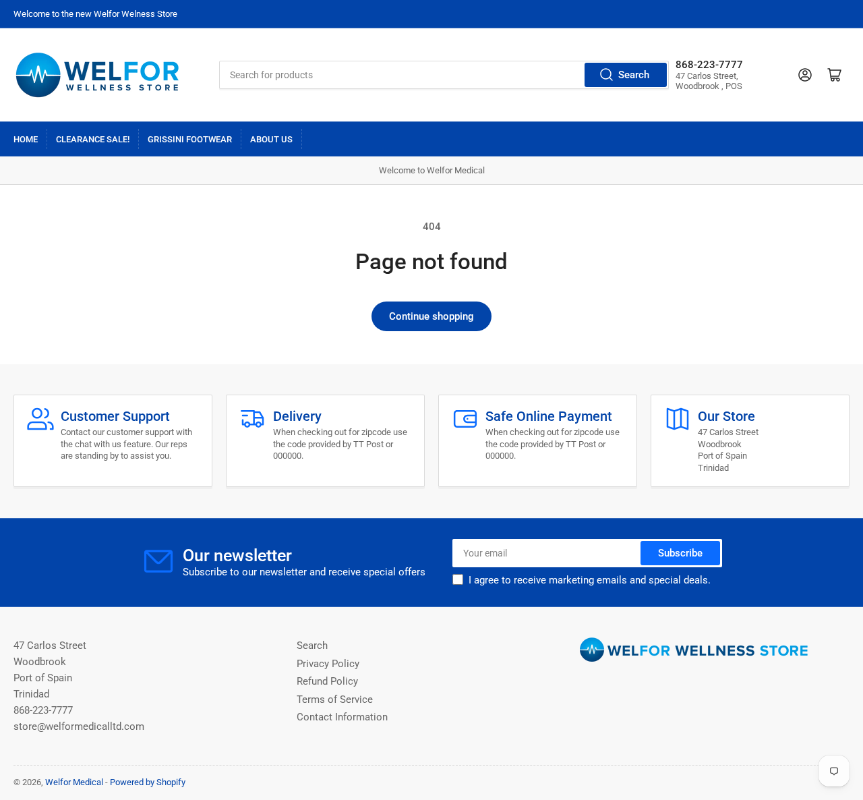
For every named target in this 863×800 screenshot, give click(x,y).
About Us (271, 139)
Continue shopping (431, 316)
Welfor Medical (74, 782)
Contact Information (342, 717)
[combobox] (443, 75)
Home (25, 139)
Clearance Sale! (92, 139)
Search (633, 75)
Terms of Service (335, 699)
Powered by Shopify (147, 782)
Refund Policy (327, 681)
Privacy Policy (328, 664)
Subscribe (680, 553)
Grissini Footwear (190, 139)
